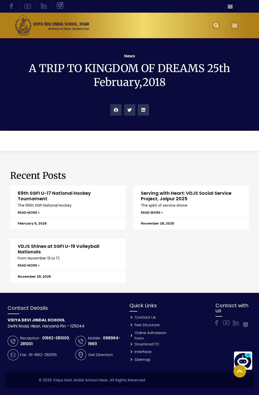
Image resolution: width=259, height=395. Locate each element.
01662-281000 (55, 338)
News (129, 56)
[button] (230, 6)
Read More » (29, 212)
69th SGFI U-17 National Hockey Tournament (54, 196)
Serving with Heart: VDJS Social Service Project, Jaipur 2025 (186, 196)
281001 (26, 343)
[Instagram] (246, 325)
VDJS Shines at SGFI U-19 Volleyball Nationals (58, 249)
